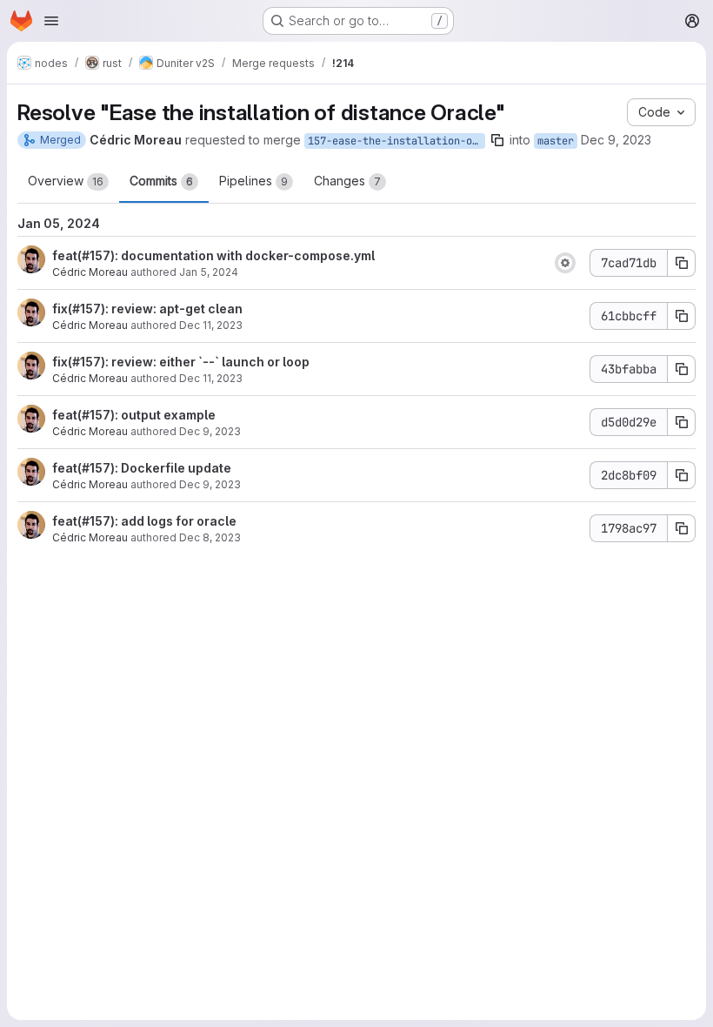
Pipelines (253, 180)
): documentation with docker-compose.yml (242, 255)
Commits (161, 180)
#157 (96, 255)
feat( (67, 255)
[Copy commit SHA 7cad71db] (682, 263)
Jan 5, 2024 (208, 272)
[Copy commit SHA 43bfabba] (682, 369)
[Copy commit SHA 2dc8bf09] (682, 475)
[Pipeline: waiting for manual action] (565, 262)
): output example (163, 414)
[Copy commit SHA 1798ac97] (682, 528)
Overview (65, 180)
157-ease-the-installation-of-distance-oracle (396, 141)
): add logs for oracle (173, 521)
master (555, 141)
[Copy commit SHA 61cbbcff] (682, 316)
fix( (62, 308)
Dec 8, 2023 (210, 537)
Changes (347, 180)
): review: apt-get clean (172, 308)
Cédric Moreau (90, 272)
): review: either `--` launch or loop (205, 361)
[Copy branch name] (497, 140)
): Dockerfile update (170, 467)
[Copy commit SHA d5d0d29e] (682, 422)
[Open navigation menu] (51, 21)
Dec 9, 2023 (616, 139)
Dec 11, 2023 (211, 325)
